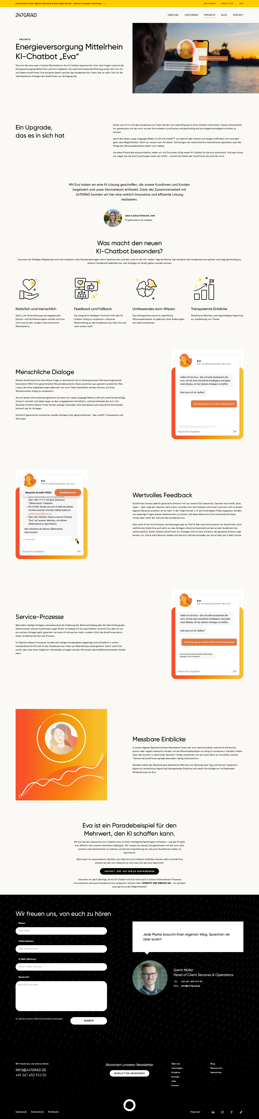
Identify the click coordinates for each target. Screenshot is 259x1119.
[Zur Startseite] (26, 15)
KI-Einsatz (53, 1112)
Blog (224, 15)
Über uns (173, 15)
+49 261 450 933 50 (191, 982)
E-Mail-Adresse (28, 959)
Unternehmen (26, 941)
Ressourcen (210, 3)
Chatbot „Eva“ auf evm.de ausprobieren (129, 871)
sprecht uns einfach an (156, 883)
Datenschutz (37, 1112)
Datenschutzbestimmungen (48, 1019)
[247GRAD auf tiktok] (241, 1112)
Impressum (21, 1112)
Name (22, 923)
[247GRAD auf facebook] (231, 1112)
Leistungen (191, 15)
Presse (175, 1086)
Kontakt (238, 15)
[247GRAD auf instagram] (222, 1112)
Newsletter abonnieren (129, 1073)
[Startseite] (129, 1105)
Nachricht (25, 977)
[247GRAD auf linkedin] (213, 1112)
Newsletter (227, 3)
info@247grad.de (190, 986)
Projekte (209, 15)
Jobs (241, 3)
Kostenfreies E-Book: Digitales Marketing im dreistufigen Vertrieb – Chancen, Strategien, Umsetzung (58, 3)
